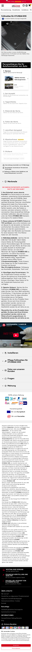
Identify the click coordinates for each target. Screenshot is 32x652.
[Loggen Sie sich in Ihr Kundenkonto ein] (26, 5)
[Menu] (6, 5)
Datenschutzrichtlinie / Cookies (10, 601)
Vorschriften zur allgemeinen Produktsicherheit (15, 596)
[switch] (6, 10)
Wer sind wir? (5, 594)
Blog (2, 620)
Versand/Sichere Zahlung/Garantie (11, 618)
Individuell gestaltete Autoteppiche (12, 609)
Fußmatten (10, 427)
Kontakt (3, 603)
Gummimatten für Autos (8, 612)
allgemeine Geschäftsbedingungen (11, 598)
